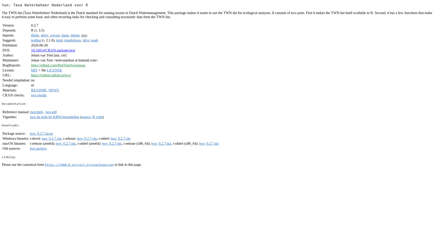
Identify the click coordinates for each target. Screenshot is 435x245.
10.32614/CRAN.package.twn (53, 50)
